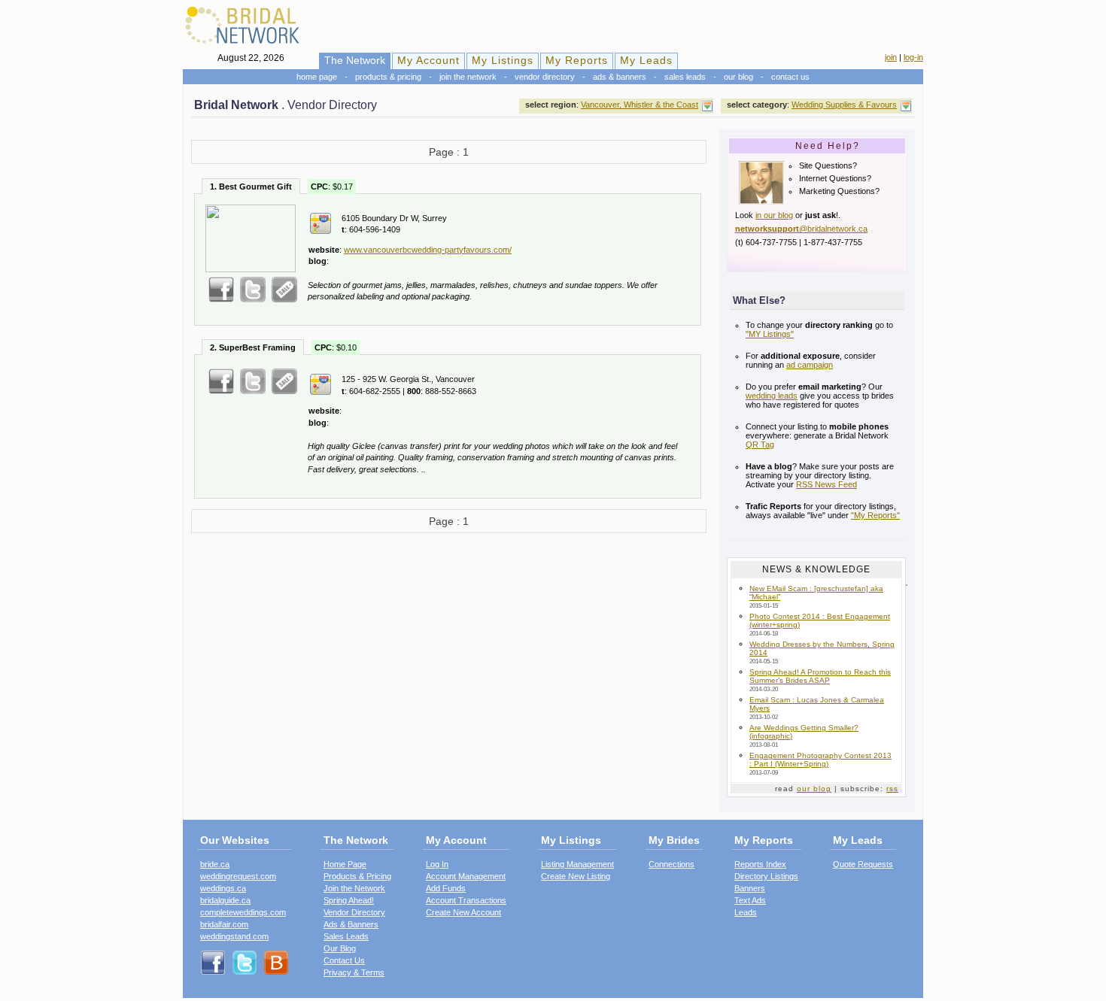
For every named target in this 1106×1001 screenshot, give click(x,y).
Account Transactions (466, 900)
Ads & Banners (619, 76)
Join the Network (468, 76)
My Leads (646, 60)
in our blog (774, 215)
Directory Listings (766, 876)
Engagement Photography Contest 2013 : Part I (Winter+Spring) (820, 759)
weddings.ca (223, 888)
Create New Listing (575, 876)
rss (892, 788)
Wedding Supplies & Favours (844, 104)
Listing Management (577, 864)
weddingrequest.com (238, 876)
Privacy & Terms (354, 972)
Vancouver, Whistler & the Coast (639, 104)
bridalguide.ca (225, 900)
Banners (749, 888)
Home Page (316, 76)
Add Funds (446, 888)
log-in (913, 57)
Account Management (466, 876)
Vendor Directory (545, 76)
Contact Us (790, 76)
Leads (745, 912)
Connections (671, 864)
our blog (814, 788)
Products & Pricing (388, 76)
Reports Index (760, 864)
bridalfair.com (224, 924)
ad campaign (809, 364)
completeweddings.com (243, 912)
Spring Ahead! (349, 900)
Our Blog (738, 76)
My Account (428, 60)
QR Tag (760, 444)
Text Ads (750, 900)
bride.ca (214, 864)
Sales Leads (685, 76)
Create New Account (463, 912)
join (891, 57)
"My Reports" (875, 515)
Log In (437, 864)
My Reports (576, 60)
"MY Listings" (770, 333)
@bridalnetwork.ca (801, 228)
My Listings (502, 60)
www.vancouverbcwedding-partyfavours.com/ (428, 249)
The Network (354, 60)
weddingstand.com (234, 936)
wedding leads (772, 395)
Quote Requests (863, 864)
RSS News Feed (826, 484)
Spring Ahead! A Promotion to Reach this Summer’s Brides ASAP (820, 676)
